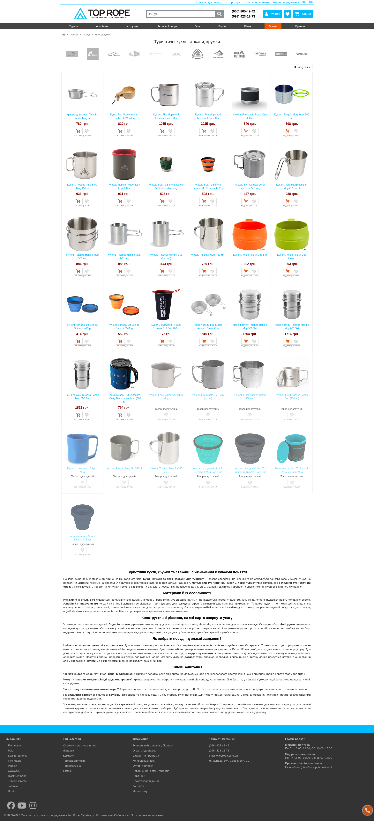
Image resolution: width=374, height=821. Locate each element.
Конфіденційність (144, 760)
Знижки (273, 26)
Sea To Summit (17, 755)
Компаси (68, 755)
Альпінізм (102, 26)
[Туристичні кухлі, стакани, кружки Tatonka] (260, 54)
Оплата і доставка (207, 2)
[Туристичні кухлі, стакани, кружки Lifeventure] (155, 54)
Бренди (300, 26)
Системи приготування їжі (79, 745)
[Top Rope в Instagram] (33, 805)
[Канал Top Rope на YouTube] (22, 805)
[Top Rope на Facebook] (11, 805)
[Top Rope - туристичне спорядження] (102, 13)
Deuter (12, 791)
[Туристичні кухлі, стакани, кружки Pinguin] (176, 54)
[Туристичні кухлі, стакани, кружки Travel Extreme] (281, 54)
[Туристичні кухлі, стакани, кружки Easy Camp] (72, 54)
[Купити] (78, 131)
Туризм (73, 26)
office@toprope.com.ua (223, 755)
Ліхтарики (69, 750)
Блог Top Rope (231, 2)
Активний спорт (167, 26)
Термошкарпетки (74, 760)
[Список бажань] (287, 14)
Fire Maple (14, 760)
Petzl (11, 750)
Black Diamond (17, 775)
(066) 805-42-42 (243, 11)
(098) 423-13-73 (243, 16)
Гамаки (67, 770)
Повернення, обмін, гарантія (151, 770)
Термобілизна (72, 765)
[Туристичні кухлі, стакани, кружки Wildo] (302, 54)
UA (304, 2)
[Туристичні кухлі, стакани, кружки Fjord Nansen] (114, 54)
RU (311, 2)
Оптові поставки (143, 765)
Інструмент (133, 26)
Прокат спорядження (256, 2)
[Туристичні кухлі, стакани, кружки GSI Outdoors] (134, 54)
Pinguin (12, 765)
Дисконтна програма (146, 755)
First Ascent (15, 745)
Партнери (139, 775)
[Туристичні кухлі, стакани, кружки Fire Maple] (93, 54)
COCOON (14, 770)
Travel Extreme (17, 780)
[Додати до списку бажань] (86, 131)
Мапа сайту (140, 791)
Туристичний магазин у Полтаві (153, 745)
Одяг (198, 26)
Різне (247, 26)
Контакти (138, 786)
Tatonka (13, 786)
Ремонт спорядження (285, 2)
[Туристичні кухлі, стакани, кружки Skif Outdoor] (239, 54)
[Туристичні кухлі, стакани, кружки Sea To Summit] (218, 54)
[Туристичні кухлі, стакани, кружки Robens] (197, 54)
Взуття (222, 26)
